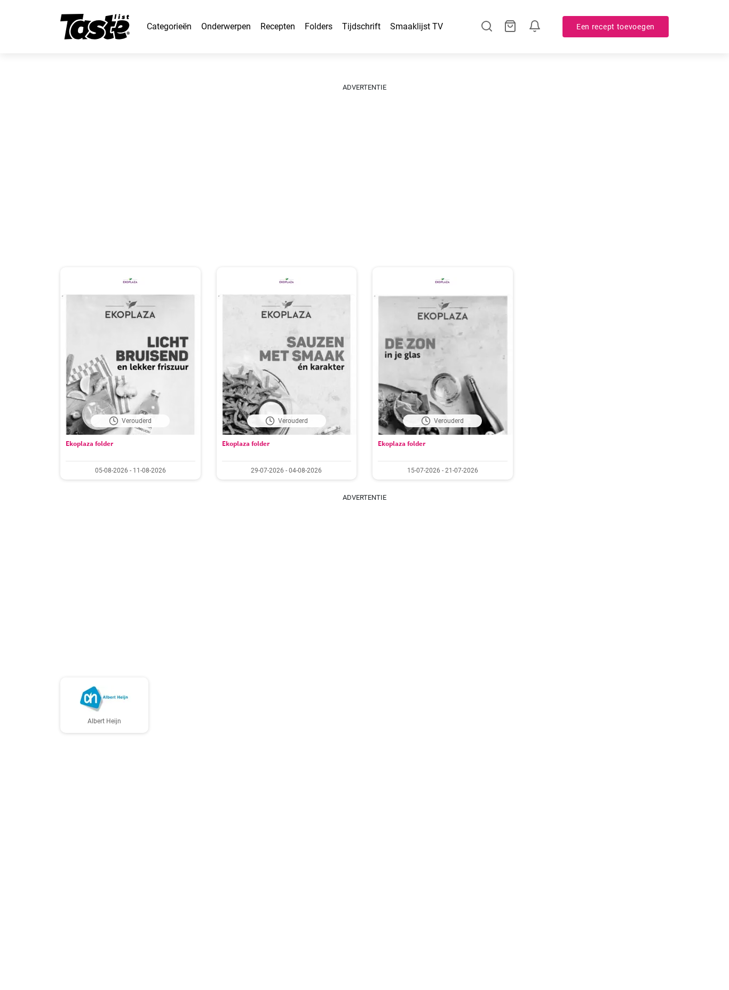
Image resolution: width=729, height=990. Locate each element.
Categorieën (169, 26)
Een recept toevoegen (615, 26)
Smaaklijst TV (416, 26)
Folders (318, 26)
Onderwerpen (226, 26)
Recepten (277, 26)
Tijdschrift (361, 26)
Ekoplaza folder (89, 443)
